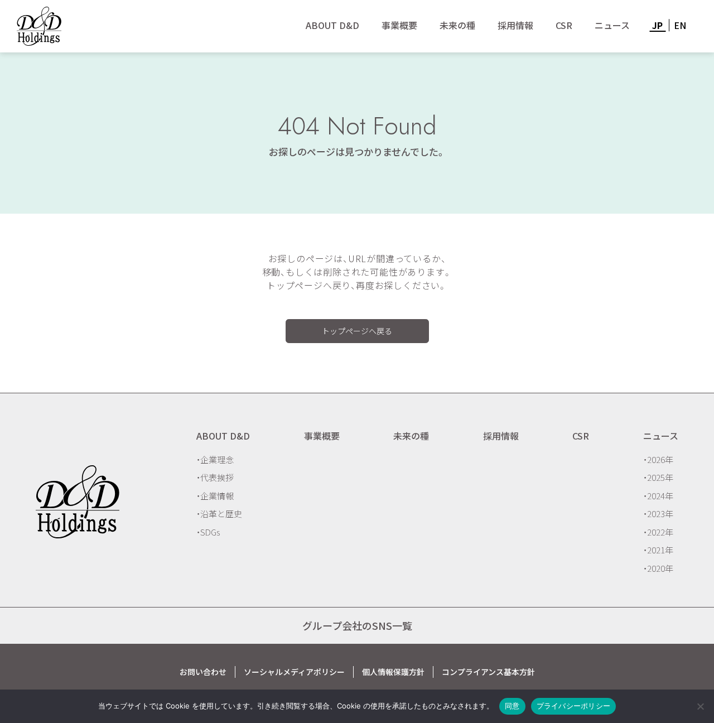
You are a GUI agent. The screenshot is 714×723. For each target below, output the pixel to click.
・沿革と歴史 (219, 513)
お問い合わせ (203, 671)
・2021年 (658, 550)
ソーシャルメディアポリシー (294, 671)
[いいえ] (700, 706)
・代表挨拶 (215, 477)
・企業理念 (215, 459)
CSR (564, 25)
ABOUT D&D (332, 25)
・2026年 (658, 459)
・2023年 (658, 513)
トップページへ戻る (357, 330)
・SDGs (208, 532)
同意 (512, 705)
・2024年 (658, 496)
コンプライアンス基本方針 (488, 671)
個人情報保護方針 (393, 671)
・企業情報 (215, 496)
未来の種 (457, 25)
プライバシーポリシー (574, 705)
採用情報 (515, 25)
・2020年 (658, 568)
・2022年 (658, 532)
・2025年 (658, 477)
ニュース (612, 25)
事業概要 (399, 25)
